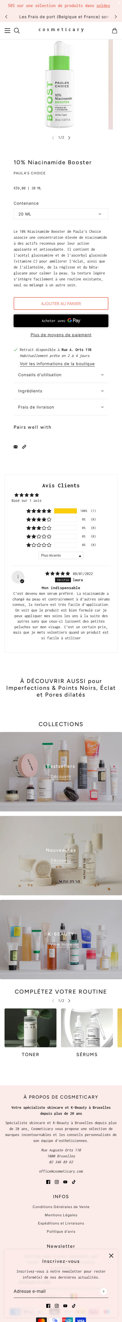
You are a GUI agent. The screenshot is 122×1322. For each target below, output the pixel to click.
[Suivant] (116, 16)
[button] (24, 446)
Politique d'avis (61, 1231)
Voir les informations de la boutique (57, 364)
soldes (103, 5)
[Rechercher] (17, 30)
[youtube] (65, 1305)
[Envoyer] (103, 1291)
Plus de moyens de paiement (61, 334)
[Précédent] (6, 16)
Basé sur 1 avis (26, 500)
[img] (58, 574)
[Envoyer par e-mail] (15, 446)
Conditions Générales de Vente (61, 1207)
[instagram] (56, 1305)
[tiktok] (74, 1305)
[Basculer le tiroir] (7, 30)
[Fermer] (111, 1255)
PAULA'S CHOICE (30, 173)
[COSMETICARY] (61, 30)
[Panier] (114, 30)
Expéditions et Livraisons (61, 1223)
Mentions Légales (61, 1215)
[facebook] (48, 1305)
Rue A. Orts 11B (76, 350)
